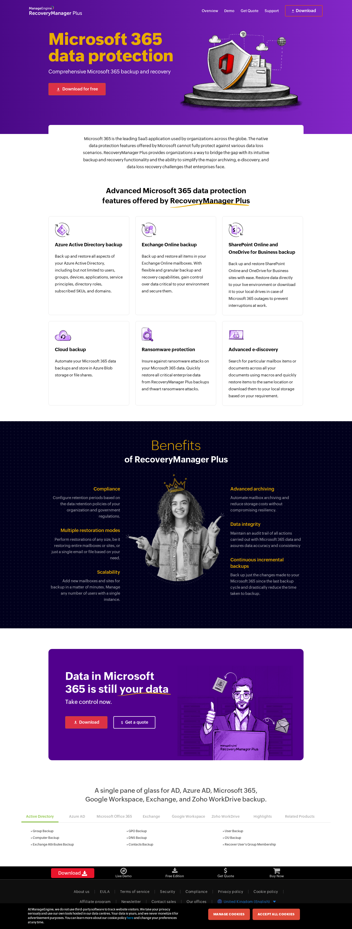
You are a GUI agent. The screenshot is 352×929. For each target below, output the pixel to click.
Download (306, 10)
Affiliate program (95, 901)
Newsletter (131, 901)
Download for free (80, 89)
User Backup (234, 831)
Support (272, 11)
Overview (210, 11)
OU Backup (233, 838)
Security (167, 891)
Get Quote (249, 11)
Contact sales (164, 901)
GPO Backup (138, 831)
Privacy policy (230, 891)
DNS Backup (138, 838)
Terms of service (134, 891)
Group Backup (43, 831)
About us (81, 891)
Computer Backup (46, 838)
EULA (105, 891)
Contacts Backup (141, 844)
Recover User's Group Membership (250, 844)
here (130, 918)
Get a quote (136, 722)
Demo (229, 11)
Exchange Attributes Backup (53, 844)
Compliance (196, 891)
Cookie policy (266, 891)
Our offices (197, 901)
